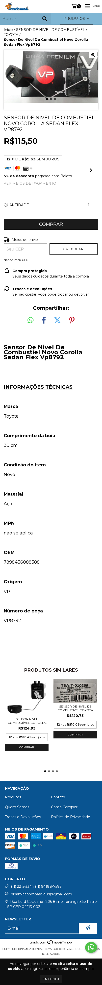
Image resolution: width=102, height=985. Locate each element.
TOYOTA (11, 34)
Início (8, 29)
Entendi (51, 979)
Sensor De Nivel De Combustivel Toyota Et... (75, 708)
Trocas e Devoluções (23, 817)
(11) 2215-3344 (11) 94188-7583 (36, 886)
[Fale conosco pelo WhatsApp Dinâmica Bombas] (91, 947)
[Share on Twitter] (57, 320)
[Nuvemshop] (51, 944)
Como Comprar (64, 807)
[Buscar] (45, 18)
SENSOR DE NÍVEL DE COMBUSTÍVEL (50, 29)
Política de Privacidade (70, 817)
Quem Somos (17, 807)
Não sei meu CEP (16, 260)
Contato (58, 797)
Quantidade (16, 205)
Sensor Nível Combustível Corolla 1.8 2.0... (27, 721)
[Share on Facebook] (44, 320)
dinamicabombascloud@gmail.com (41, 894)
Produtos (13, 797)
